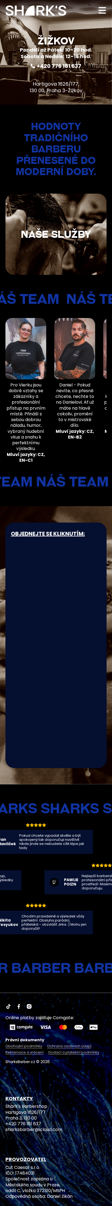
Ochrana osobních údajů (69, 1046)
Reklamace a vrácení (24, 1053)
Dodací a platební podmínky (73, 1053)
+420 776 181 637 (59, 66)
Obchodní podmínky (23, 1046)
